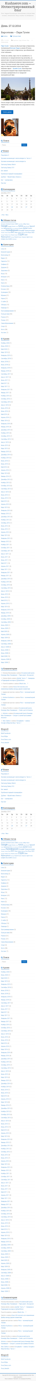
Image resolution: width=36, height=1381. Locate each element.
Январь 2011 (5, 575)
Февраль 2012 (5, 538)
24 (12, 207)
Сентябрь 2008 (6, 644)
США (21, 234)
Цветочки (30, 237)
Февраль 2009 (5, 641)
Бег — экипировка (7, 180)
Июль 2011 (4, 557)
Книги (3, 283)
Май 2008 (4, 656)
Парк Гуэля (4, 46)
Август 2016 (5, 405)
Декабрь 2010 (5, 579)
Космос (3, 289)
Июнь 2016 (4, 411)
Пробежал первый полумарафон (11, 174)
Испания (24, 40)
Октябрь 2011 (5, 548)
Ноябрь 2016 (5, 396)
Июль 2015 (4, 445)
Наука (3, 298)
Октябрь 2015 (5, 436)
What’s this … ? (23, 683)
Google (4, 226)
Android (8, 224)
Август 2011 (5, 554)
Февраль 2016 (5, 423)
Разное (3, 317)
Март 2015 (4, 448)
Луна (9, 232)
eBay (24, 224)
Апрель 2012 (5, 532)
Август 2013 (5, 492)
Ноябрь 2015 (5, 433)
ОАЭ (32, 232)
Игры (2, 273)
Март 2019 (4, 352)
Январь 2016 (5, 427)
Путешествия (16, 36)
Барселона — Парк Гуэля (15, 32)
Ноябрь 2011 (5, 544)
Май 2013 (4, 501)
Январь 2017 (5, 392)
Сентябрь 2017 (6, 374)
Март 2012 (4, 535)
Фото (3, 329)
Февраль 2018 (5, 368)
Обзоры (3, 304)
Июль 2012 (4, 526)
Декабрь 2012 (5, 517)
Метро (19, 232)
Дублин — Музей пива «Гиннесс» (11, 177)
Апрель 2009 (5, 634)
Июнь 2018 (4, 365)
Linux (17, 226)
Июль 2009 (4, 625)
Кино (2, 280)
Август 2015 (5, 442)
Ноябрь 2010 (5, 582)
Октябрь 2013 (5, 485)
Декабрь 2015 (5, 430)
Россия (12, 235)
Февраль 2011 (5, 572)
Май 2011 (4, 563)
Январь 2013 (5, 513)
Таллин (20, 237)
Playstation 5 (5, 155)
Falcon (27, 224)
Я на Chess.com (6, 739)
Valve (2, 228)
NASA (20, 226)
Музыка (3, 295)
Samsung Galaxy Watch (8, 164)
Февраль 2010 (5, 610)
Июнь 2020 (4, 346)
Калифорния (12, 230)
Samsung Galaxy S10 (7, 167)
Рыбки (16, 235)
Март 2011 (4, 569)
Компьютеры (5, 286)
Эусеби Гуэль (17, 68)
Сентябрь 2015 (6, 439)
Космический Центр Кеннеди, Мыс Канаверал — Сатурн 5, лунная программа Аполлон (17, 715)
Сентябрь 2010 (6, 588)
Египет (30, 228)
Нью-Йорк (28, 232)
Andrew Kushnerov (8, 697)
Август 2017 (5, 377)
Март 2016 (4, 420)
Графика (3, 264)
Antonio (5, 713)
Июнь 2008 (4, 653)
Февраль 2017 (5, 389)
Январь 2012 (5, 541)
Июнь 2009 (4, 628)
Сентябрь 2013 (6, 489)
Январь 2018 (5, 371)
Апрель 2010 (5, 603)
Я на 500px (4, 736)
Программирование (7, 311)
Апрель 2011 (5, 566)
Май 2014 (4, 467)
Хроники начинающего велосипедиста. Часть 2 (16, 158)
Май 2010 (4, 600)
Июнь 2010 (4, 597)
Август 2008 (5, 647)
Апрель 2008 (5, 659)
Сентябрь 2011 (6, 551)
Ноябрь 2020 (5, 343)
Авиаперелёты (8, 228)
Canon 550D (14, 224)
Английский (16, 228)
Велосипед (4, 255)
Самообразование (7, 323)
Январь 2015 (5, 451)
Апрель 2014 (5, 470)
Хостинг (3, 332)
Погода (2, 235)
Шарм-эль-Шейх (6, 239)
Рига (10, 235)
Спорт (3, 326)
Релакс (3, 320)
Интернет (4, 277)
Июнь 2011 (4, 560)
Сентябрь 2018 (6, 358)
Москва (23, 232)
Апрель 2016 (5, 417)
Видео (3, 258)
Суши (16, 237)
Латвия (2, 232)
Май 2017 (4, 383)
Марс (16, 232)
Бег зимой (4, 171)
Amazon (3, 224)
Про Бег (3, 183)
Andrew (5, 36)
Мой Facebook (5, 733)
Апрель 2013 (5, 504)
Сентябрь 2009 (6, 622)
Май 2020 (4, 349)
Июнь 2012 (4, 529)
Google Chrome (11, 226)
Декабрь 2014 (5, 454)
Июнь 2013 (4, 498)
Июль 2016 (4, 408)
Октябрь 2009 (5, 619)
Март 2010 (4, 606)
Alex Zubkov (6, 721)
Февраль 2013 (5, 510)
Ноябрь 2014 (5, 458)
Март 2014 (4, 473)
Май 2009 (4, 631)
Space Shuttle (26, 226)
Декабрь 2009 (5, 616)
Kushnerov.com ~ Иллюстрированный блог (18, 6)
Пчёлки (6, 235)
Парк (28, 40)
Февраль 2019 (5, 355)
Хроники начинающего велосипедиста (13, 161)
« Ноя (2, 215)
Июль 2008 (4, 650)
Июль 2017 (4, 380)
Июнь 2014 (4, 464)
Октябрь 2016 (5, 399)
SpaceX (32, 226)
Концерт (22, 230)
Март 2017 (4, 386)
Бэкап (20, 228)
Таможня (24, 237)
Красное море (30, 230)
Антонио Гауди (15, 48)
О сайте (3, 301)
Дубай (25, 228)
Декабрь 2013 (5, 479)
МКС (12, 232)
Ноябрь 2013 (5, 482)
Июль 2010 (4, 594)
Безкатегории (5, 252)
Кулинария (4, 292)
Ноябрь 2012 (5, 520)
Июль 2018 (4, 361)
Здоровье (4, 270)
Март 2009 (4, 637)
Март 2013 (4, 507)
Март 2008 (4, 662)
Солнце (12, 237)
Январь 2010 (5, 613)
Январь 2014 (5, 476)
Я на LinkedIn (5, 742)
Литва (6, 232)
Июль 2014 (4, 461)
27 (26, 207)
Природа (4, 308)
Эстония (14, 239)
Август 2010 (5, 591)
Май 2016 (4, 414)
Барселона (15, 40)
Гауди (20, 40)
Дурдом (3, 267)
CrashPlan (20, 224)
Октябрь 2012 (5, 523)
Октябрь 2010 (5, 585)
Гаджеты (4, 261)
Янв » (7, 215)
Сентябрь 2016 (6, 402)
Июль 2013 (4, 495)
